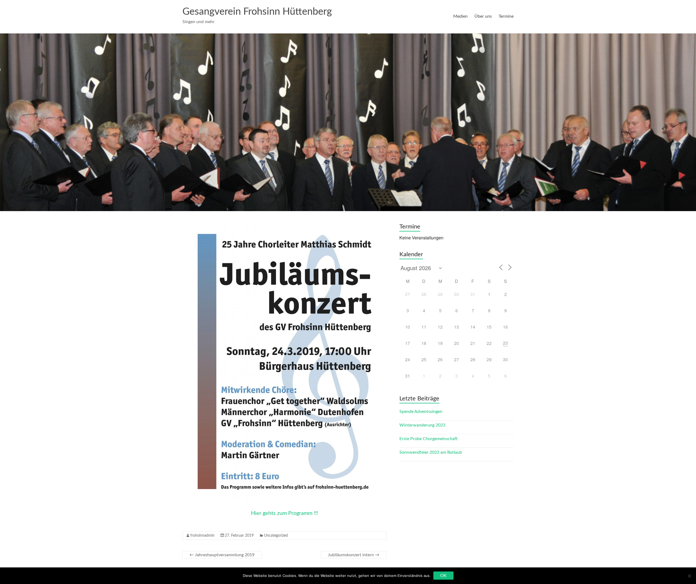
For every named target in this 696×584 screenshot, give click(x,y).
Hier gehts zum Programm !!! (284, 513)
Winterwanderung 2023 (422, 425)
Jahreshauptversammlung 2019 (221, 555)
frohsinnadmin (202, 535)
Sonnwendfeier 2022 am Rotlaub (430, 452)
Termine (506, 16)
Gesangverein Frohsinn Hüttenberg (257, 12)
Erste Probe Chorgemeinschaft (428, 439)
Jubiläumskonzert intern (353, 555)
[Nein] (689, 576)
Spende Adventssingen (420, 411)
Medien (460, 16)
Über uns (483, 16)
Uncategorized (276, 535)
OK (443, 575)
